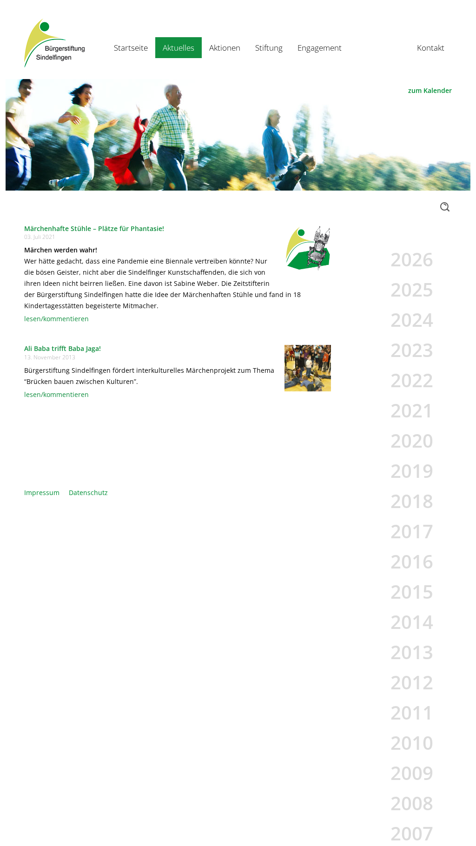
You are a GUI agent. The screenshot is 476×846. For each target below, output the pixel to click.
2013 (411, 652)
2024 (411, 319)
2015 (411, 591)
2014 (411, 621)
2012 (411, 682)
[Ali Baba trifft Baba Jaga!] (307, 367)
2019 (411, 470)
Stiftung (269, 47)
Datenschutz (88, 492)
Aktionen (224, 47)
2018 (411, 501)
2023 (411, 350)
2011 (411, 712)
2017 (411, 531)
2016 (411, 561)
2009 (411, 773)
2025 (411, 289)
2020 (411, 440)
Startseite (131, 47)
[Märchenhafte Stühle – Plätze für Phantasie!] (307, 247)
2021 (411, 410)
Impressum (42, 492)
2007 (411, 833)
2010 (411, 742)
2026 (411, 259)
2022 (411, 380)
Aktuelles (178, 47)
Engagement (320, 47)
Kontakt (430, 47)
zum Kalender (430, 90)
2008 (411, 803)
